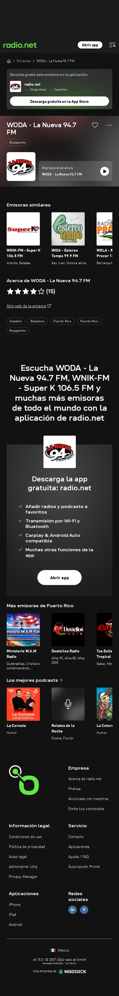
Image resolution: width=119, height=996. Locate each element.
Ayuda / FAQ (78, 857)
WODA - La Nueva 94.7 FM (62, 174)
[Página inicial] (9, 61)
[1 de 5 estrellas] (10, 291)
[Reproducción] (104, 171)
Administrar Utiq (23, 867)
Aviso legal (18, 857)
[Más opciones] (109, 125)
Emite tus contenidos (86, 809)
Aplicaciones (78, 847)
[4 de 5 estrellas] (33, 291)
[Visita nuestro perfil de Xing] (84, 910)
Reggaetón (17, 142)
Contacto (76, 837)
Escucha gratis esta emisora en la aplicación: (49, 75)
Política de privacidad (27, 847)
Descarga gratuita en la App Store (59, 102)
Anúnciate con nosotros (88, 799)
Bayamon (37, 321)
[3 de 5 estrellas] (26, 291)
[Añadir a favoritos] (94, 125)
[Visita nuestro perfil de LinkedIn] (72, 910)
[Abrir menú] (112, 45)
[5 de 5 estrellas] (41, 291)
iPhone (14, 905)
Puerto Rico (62, 321)
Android (15, 925)
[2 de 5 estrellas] (18, 291)
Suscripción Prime (84, 867)
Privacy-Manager (23, 877)
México (63, 950)
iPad (12, 915)
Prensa (74, 789)
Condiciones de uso (25, 837)
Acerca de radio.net (85, 779)
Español (15, 321)
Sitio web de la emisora (26, 306)
